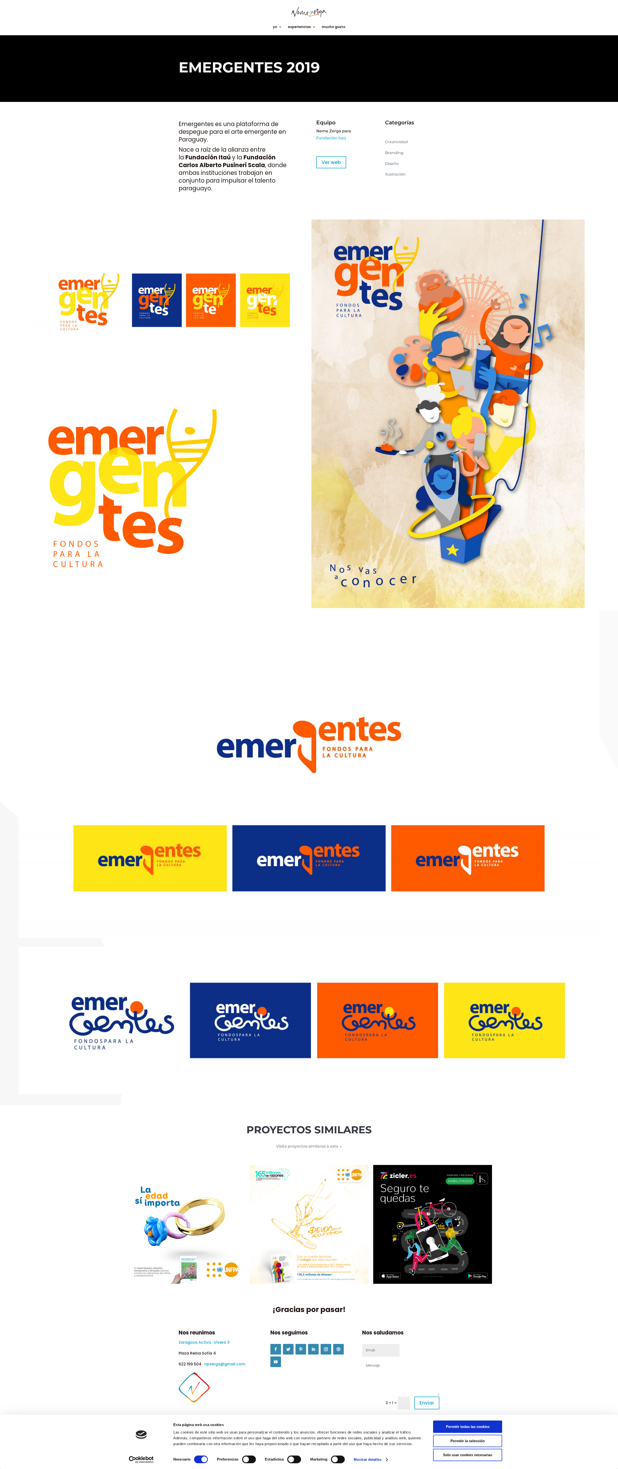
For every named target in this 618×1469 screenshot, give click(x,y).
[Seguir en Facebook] (275, 1349)
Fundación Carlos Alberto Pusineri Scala (227, 161)
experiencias (299, 27)
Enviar (427, 1402)
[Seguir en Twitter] (288, 1349)
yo (275, 27)
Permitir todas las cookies (468, 1427)
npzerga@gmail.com (224, 1364)
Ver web (331, 162)
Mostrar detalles (367, 1459)
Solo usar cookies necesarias (467, 1455)
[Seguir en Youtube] (275, 1361)
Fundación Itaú (208, 157)
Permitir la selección (467, 1441)
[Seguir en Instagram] (326, 1349)
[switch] (249, 1459)
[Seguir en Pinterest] (300, 1349)
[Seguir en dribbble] (338, 1349)
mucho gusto (333, 27)
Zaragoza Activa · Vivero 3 (204, 1342)
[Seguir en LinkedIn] (313, 1349)
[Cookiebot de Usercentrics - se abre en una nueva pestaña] (141, 1459)
